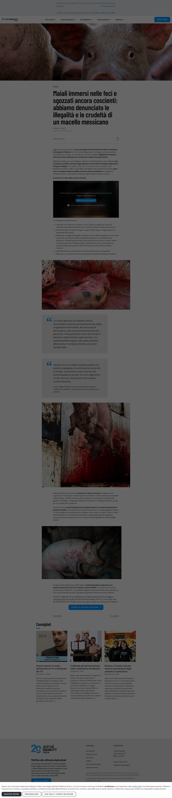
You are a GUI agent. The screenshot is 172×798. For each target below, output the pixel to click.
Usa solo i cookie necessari (59, 794)
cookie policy (137, 786)
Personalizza (32, 794)
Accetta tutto (11, 794)
